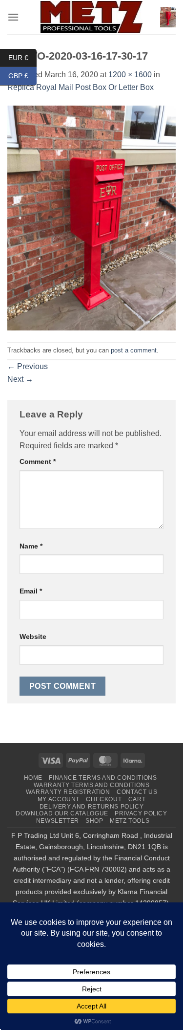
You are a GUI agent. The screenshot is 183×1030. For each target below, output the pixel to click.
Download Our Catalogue (62, 813)
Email (31, 591)
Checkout (104, 799)
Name (31, 546)
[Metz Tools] (92, 17)
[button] (13, 17)
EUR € (22, 57)
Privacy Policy (141, 813)
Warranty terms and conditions (92, 785)
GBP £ (22, 75)
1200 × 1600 (130, 74)
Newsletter (57, 820)
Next (20, 379)
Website (33, 636)
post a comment (134, 350)
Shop (94, 820)
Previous (27, 366)
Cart (136, 799)
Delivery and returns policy (92, 806)
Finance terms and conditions (103, 777)
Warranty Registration (68, 792)
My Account (59, 799)
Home (33, 777)
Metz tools (129, 820)
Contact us (137, 792)
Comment (38, 461)
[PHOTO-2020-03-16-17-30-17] (91, 217)
